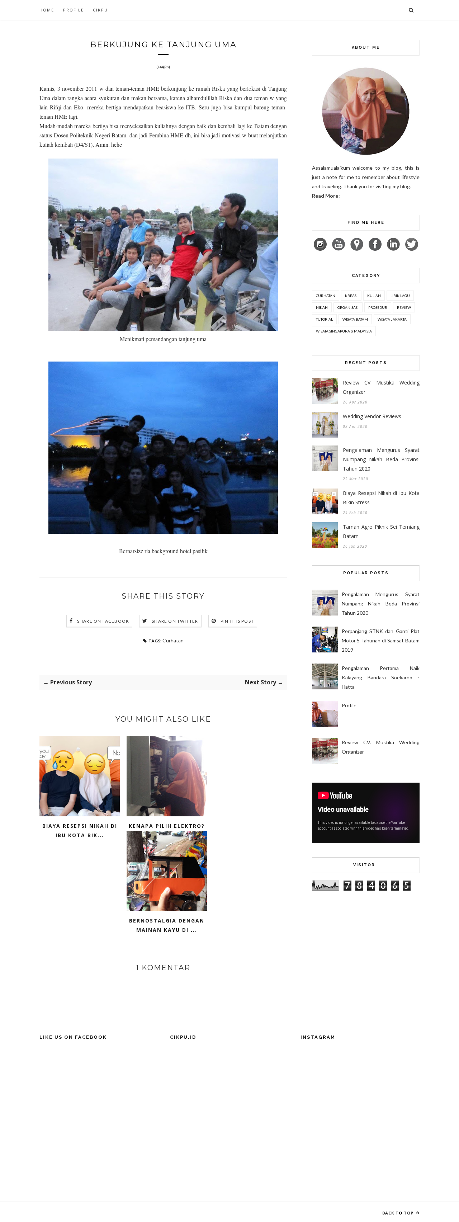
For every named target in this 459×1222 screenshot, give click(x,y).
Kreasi (351, 295)
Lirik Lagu (400, 295)
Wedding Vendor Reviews (372, 416)
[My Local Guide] (359, 249)
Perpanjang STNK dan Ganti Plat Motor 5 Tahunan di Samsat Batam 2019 (381, 640)
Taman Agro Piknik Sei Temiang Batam (381, 531)
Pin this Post (237, 621)
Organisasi (348, 307)
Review (404, 307)
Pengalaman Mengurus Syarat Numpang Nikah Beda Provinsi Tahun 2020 (381, 459)
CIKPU (100, 10)
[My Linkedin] (395, 249)
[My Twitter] (411, 249)
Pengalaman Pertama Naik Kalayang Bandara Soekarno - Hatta (381, 677)
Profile (73, 10)
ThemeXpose (101, 1211)
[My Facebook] (377, 249)
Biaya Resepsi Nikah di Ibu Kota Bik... (79, 830)
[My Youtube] (340, 249)
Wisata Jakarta (392, 319)
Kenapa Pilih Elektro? (167, 825)
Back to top (398, 1213)
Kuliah (374, 295)
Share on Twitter (175, 621)
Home (46, 10)
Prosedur (377, 307)
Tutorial (324, 319)
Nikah (322, 307)
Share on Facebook (103, 621)
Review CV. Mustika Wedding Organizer (381, 387)
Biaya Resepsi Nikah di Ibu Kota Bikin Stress (381, 498)
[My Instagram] (322, 249)
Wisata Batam (355, 319)
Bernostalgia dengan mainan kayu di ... (166, 925)
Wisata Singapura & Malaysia (344, 331)
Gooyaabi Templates (175, 1211)
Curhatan (173, 640)
